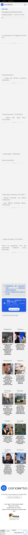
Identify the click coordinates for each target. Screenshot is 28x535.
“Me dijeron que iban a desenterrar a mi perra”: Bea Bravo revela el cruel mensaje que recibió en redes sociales (7, 410)
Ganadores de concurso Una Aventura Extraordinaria (15, 288)
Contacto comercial (14, 497)
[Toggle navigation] (25, 4)
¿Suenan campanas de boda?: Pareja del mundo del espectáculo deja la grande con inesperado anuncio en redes (7, 380)
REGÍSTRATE (11, 1)
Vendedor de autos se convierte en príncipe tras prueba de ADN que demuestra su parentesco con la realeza (8, 469)
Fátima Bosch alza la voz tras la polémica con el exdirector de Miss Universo (20, 347)
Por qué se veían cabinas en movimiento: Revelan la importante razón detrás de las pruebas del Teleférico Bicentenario (7, 349)
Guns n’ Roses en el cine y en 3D (15, 293)
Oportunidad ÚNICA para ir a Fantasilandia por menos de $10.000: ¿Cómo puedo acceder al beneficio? (20, 439)
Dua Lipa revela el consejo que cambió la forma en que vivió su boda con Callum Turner (7, 439)
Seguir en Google (14, 309)
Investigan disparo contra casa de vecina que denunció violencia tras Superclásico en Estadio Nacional (20, 409)
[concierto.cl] (6, 4)
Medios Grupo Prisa (14, 519)
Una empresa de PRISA (14, 515)
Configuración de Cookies (14, 508)
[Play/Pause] (25, 532)
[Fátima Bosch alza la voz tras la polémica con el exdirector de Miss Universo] (20, 337)
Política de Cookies (14, 506)
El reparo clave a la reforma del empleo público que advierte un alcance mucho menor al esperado (20, 379)
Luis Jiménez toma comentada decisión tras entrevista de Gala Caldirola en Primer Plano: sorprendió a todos (20, 469)
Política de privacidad (17, 504)
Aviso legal (7, 504)
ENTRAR (4, 1)
